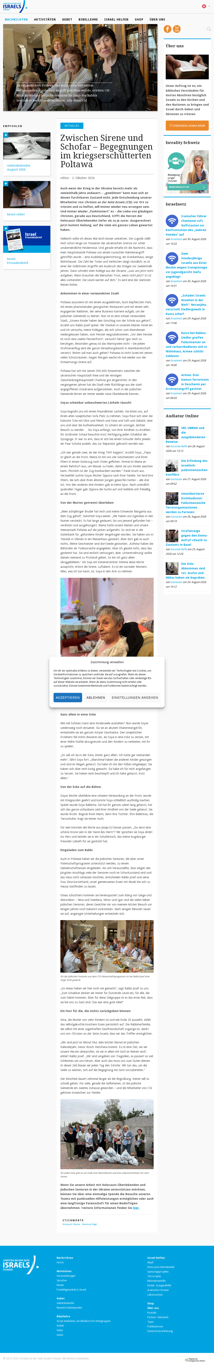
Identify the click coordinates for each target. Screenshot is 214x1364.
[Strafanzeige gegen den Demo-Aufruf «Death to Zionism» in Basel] (172, 535)
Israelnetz (176, 239)
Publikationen (155, 1326)
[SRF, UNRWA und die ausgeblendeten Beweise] (172, 432)
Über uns (157, 19)
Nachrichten (16, 19)
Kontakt (151, 1312)
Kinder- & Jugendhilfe (159, 1285)
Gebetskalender (65, 1303)
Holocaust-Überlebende (160, 1267)
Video (60, 1330)
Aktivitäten (45, 19)
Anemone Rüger (89, 1224)
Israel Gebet (16, 214)
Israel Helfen (116, 19)
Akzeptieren (68, 697)
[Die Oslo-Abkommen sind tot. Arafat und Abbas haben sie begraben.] (172, 568)
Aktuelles (72, 125)
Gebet (67, 19)
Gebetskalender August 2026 (19, 167)
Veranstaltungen (66, 1275)
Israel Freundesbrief (17, 261)
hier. (136, 1208)
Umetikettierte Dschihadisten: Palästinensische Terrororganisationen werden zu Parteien (185, 503)
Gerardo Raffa (179, 446)
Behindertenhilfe (156, 1280)
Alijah (150, 1262)
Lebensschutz (155, 1294)
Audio (60, 1334)
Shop (139, 19)
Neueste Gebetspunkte (69, 1307)
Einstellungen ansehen (135, 697)
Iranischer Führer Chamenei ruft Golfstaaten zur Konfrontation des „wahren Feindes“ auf (186, 225)
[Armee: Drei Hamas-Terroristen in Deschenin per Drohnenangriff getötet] (172, 379)
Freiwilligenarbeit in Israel (71, 1289)
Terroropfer (154, 1276)
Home (60, 1262)
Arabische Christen (158, 1290)
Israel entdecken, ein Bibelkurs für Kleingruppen (84, 1321)
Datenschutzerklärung (160, 1331)
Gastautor (176, 479)
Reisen (60, 1285)
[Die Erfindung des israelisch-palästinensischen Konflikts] (172, 465)
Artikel (60, 1325)
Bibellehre (88, 19)
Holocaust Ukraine (71, 1224)
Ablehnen (96, 697)
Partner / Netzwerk (157, 1317)
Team (150, 1321)
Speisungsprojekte (157, 1271)
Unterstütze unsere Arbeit (189, 125)
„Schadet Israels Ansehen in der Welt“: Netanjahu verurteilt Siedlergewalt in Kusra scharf (186, 305)
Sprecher (62, 1280)
